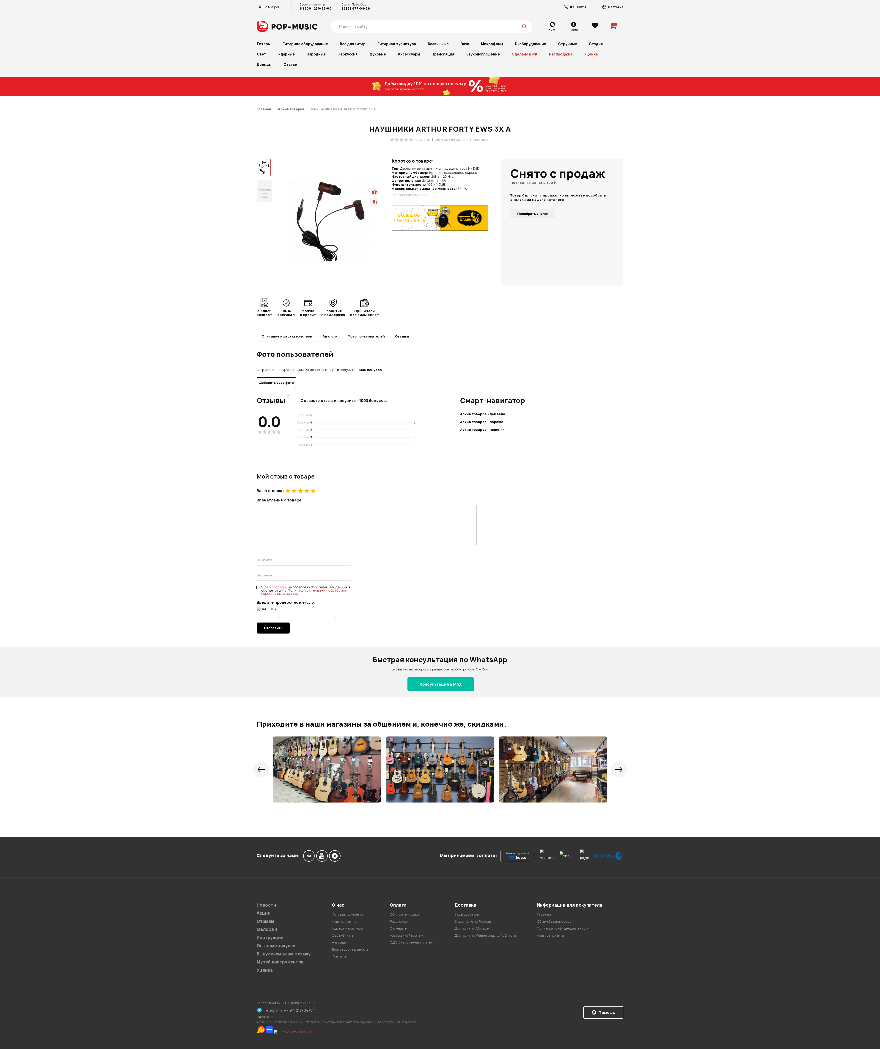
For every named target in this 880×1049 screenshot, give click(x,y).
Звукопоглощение (483, 54)
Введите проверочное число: (286, 602)
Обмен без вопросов (554, 921)
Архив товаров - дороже (481, 422)
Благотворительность (350, 949)
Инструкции (270, 938)
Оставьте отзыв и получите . (344, 400)
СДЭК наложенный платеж (411, 942)
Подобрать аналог (532, 213)
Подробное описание (409, 195)
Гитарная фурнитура (396, 44)
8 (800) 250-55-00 (315, 8)
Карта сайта (265, 1017)
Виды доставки (466, 914)
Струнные (567, 44)
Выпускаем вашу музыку (284, 954)
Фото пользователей (366, 336)
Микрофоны (492, 44)
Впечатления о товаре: (280, 500)
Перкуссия (348, 54)
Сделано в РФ (524, 54)
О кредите (398, 928)
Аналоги (330, 336)
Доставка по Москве (471, 928)
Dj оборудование (530, 44)
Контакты (339, 956)
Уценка (591, 54)
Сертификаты (343, 935)
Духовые (377, 54)
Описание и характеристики (287, 336)
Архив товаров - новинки (482, 429)
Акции (263, 913)
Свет (261, 54)
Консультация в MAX (441, 684)
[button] (261, 769)
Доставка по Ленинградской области (485, 935)
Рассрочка (399, 921)
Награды (339, 942)
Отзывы (402, 336)
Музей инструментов (280, 962)
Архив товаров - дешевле (482, 414)
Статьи (290, 64)
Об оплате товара (404, 914)
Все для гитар (353, 44)
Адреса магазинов (347, 928)
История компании (347, 914)
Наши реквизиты (550, 935)
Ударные (286, 54)
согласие (280, 587)
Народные (316, 54)
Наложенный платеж (406, 935)
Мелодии (267, 929)
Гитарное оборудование (305, 44)
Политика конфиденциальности (563, 928)
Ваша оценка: (270, 490)
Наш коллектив (344, 921)
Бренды (264, 64)
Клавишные (438, 44)
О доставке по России (472, 921)
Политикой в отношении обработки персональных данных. (303, 592)
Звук (465, 44)
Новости (266, 905)
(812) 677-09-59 (356, 8)
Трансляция (443, 54)
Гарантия (544, 914)
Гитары (264, 44)
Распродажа (560, 54)
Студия (596, 44)
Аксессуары (409, 54)
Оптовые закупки (276, 946)
